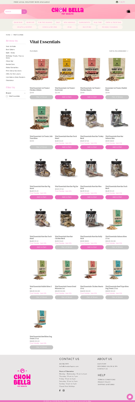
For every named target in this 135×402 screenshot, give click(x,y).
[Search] (24, 11)
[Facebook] (60, 390)
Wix (89, 401)
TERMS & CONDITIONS (106, 379)
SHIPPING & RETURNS (106, 384)
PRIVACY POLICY (104, 382)
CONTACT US (102, 369)
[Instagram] (63, 390)
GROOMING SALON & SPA (107, 366)
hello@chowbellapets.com (69, 366)
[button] (128, 11)
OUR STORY (101, 364)
